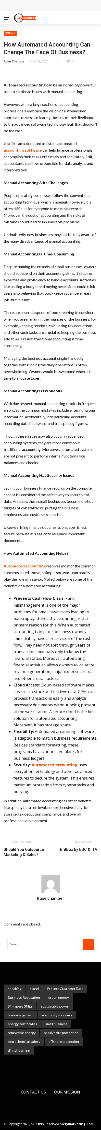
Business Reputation (24, 997)
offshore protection (64, 1041)
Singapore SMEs (20, 1006)
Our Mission (67, 1092)
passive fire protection (61, 1033)
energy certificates (22, 1024)
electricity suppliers (57, 1015)
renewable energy (22, 1033)
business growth (21, 1015)
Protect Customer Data (65, 988)
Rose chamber (15, 61)
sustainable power (55, 1006)
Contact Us (33, 1092)
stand (34, 988)
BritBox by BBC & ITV (78, 849)
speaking (15, 988)
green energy (58, 997)
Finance (10, 33)
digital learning (19, 1050)
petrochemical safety (24, 1041)
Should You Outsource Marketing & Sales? (24, 852)
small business (56, 1024)
